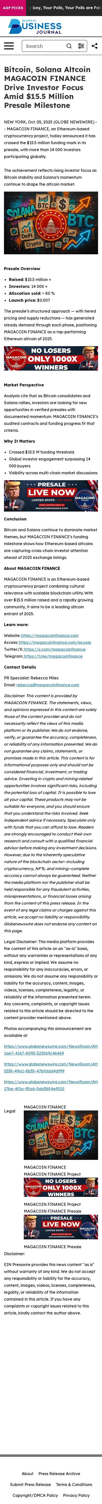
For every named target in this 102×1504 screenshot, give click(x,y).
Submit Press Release (30, 1484)
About (27, 1473)
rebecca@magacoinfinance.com (47, 684)
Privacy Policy (76, 1495)
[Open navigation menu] (9, 46)
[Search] (69, 46)
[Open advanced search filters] (81, 46)
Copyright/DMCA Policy (35, 1495)
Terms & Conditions (74, 1484)
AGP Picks (13, 8)
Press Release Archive (59, 1473)
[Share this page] (94, 46)
